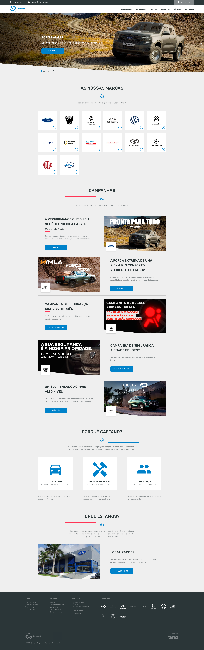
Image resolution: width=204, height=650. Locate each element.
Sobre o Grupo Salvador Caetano (81, 607)
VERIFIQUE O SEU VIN (56, 328)
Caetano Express (55, 609)
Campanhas (165, 9)
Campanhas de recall (57, 612)
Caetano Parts (55, 607)
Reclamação (77, 613)
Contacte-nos (18, 2)
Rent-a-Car (153, 9)
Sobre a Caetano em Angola (80, 603)
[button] (201, 42)
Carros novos (31, 602)
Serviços (53, 602)
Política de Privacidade (52, 643)
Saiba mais (52, 51)
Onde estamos (185, 2)
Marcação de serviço (39, 2)
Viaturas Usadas (140, 9)
